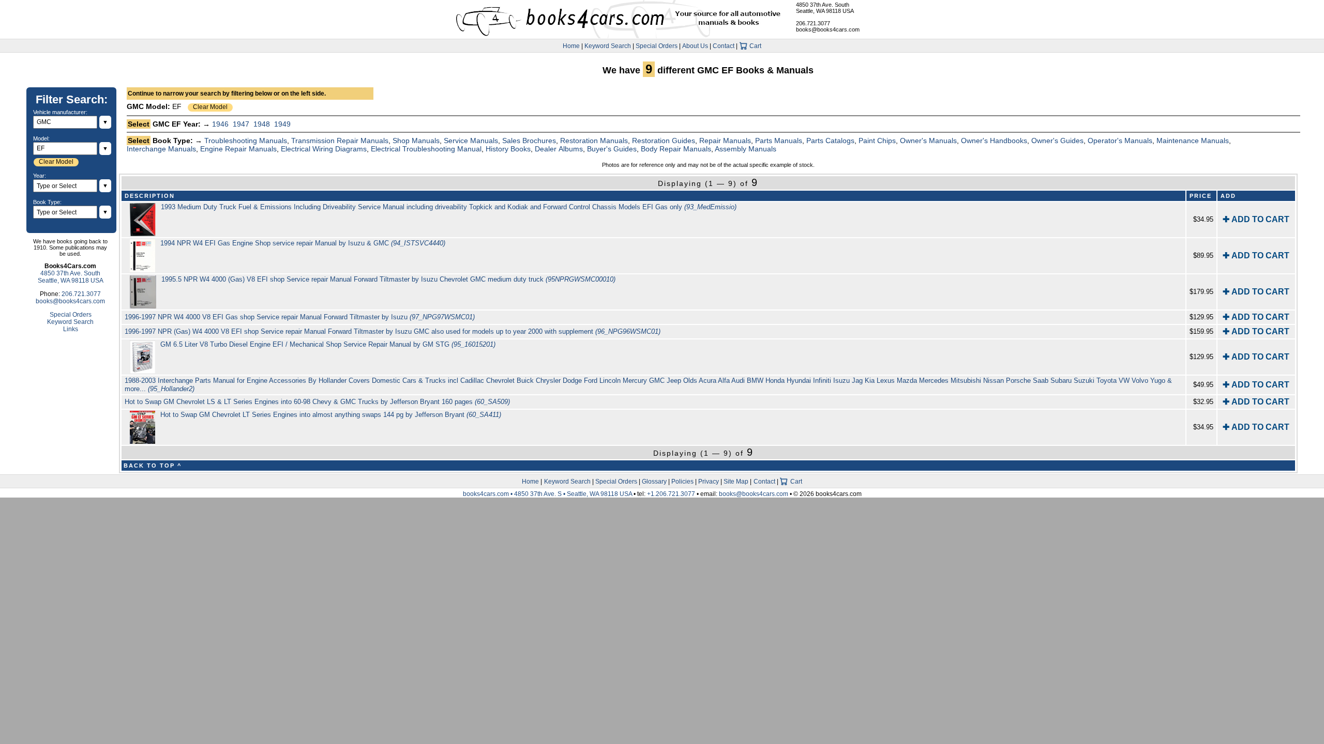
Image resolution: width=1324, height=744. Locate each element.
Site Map (736, 481)
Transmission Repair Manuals (339, 140)
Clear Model (210, 107)
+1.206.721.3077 (671, 494)
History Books (508, 149)
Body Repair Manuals (676, 149)
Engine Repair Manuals (238, 149)
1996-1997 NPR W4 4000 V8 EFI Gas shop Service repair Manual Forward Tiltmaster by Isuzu (300, 317)
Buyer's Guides (612, 149)
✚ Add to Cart (1256, 219)
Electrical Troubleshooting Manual (426, 149)
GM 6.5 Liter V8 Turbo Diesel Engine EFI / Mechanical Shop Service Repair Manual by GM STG (327, 344)
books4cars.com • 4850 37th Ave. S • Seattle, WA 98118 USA (548, 494)
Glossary (654, 481)
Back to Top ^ (153, 465)
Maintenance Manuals (1192, 140)
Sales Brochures (529, 140)
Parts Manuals (778, 140)
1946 (220, 124)
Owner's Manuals (928, 140)
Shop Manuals (416, 140)
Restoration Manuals (594, 140)
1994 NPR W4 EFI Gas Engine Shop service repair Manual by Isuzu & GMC (302, 243)
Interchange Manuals (161, 149)
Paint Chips (877, 140)
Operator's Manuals (1120, 140)
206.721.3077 (813, 23)
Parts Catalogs (830, 140)
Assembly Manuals (745, 149)
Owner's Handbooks (994, 140)
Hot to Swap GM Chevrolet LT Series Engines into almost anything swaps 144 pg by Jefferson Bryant (330, 415)
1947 (241, 124)
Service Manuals (471, 140)
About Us (695, 46)
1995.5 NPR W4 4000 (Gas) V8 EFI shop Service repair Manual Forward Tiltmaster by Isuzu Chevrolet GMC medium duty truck (388, 279)
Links (70, 329)
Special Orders (657, 46)
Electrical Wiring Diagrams (324, 149)
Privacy (708, 481)
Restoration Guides (663, 140)
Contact (723, 46)
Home (571, 46)
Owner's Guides (1057, 140)
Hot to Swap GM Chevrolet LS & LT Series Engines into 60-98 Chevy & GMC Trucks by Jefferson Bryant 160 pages (317, 402)
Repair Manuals (725, 140)
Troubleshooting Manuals (245, 140)
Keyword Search (607, 46)
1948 (261, 124)
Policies (682, 481)
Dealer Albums (559, 149)
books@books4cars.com (828, 29)
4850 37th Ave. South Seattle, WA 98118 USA (825, 8)
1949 (282, 124)
